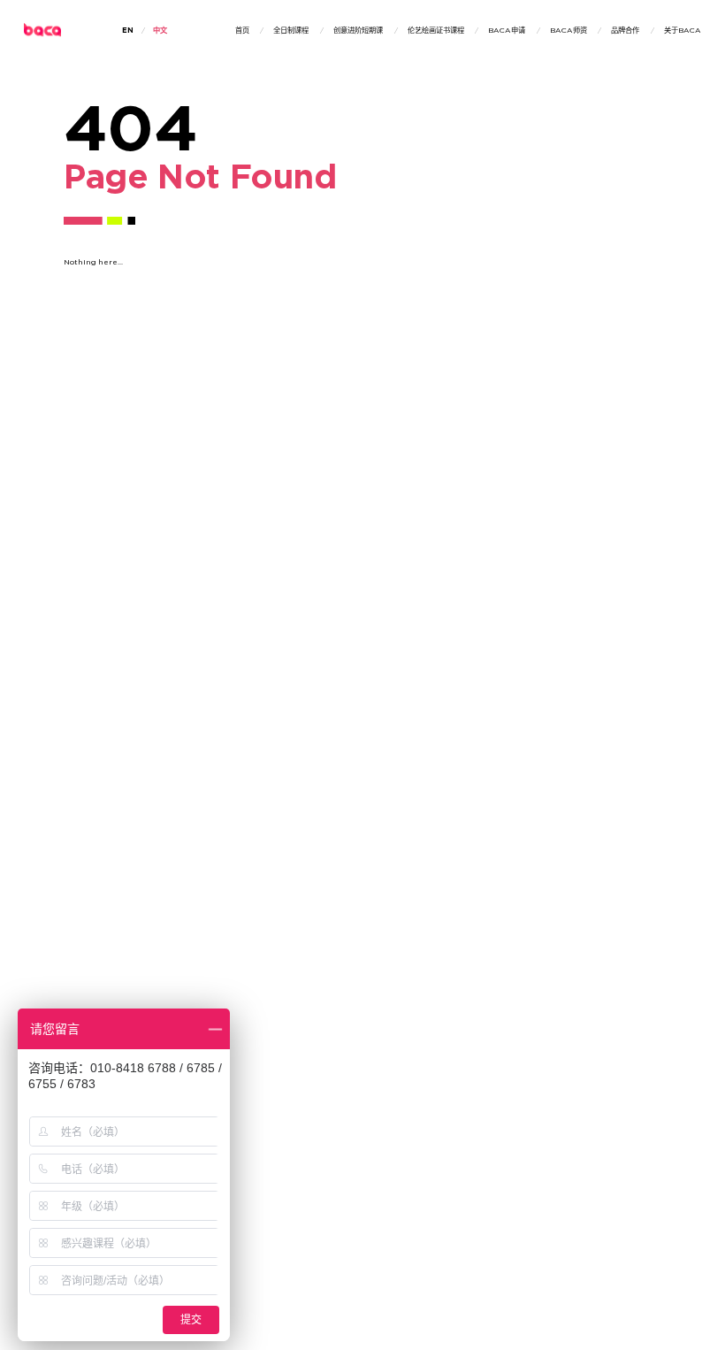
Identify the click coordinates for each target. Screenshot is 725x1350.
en (128, 31)
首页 (242, 30)
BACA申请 (506, 30)
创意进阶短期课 (358, 30)
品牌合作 (625, 30)
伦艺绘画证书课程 (436, 30)
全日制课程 (291, 30)
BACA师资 (568, 30)
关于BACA (682, 30)
